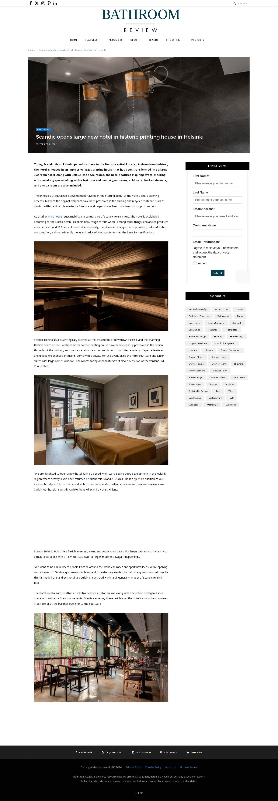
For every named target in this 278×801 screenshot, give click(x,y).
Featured (212, 329)
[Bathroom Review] (139, 21)
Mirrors (209, 350)
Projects (197, 40)
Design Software (216, 322)
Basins (239, 309)
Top (140, 793)
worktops (231, 404)
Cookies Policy (153, 767)
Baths (240, 316)
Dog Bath (237, 322)
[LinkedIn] (15, 206)
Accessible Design (198, 309)
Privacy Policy (133, 767)
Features (91, 40)
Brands (154, 40)
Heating (218, 336)
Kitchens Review (188, 767)
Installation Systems (225, 343)
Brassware (194, 322)
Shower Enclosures (231, 350)
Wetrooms (212, 404)
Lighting (193, 350)
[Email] (15, 215)
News (133, 40)
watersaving (215, 397)
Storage (213, 384)
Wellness (193, 404)
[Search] (235, 3)
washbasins (195, 397)
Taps (218, 391)
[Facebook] (15, 177)
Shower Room (219, 363)
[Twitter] (15, 186)
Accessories (221, 309)
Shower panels (196, 363)
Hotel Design (236, 336)
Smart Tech (239, 377)
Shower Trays (195, 377)
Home (74, 40)
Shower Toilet (220, 370)
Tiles (230, 391)
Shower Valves (217, 377)
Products (116, 40)
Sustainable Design (198, 391)
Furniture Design (197, 336)
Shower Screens (197, 370)
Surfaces (229, 384)
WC (232, 397)
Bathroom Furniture (199, 316)
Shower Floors (196, 357)
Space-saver (195, 384)
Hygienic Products (198, 343)
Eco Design (194, 329)
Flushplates (231, 329)
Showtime (173, 40)
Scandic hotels (53, 216)
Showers (238, 363)
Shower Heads (219, 357)
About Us (170, 767)
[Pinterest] (15, 196)
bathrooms (223, 316)
